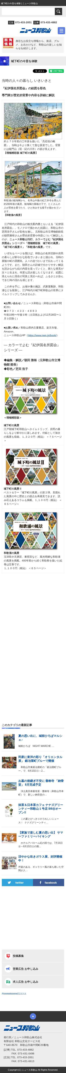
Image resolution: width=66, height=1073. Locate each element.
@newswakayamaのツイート (14, 993)
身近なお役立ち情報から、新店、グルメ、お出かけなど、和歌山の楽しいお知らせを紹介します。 (39, 45)
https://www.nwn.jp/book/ (42, 335)
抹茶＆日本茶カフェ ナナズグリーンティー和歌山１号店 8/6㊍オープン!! (40, 808)
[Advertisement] (33, 615)
